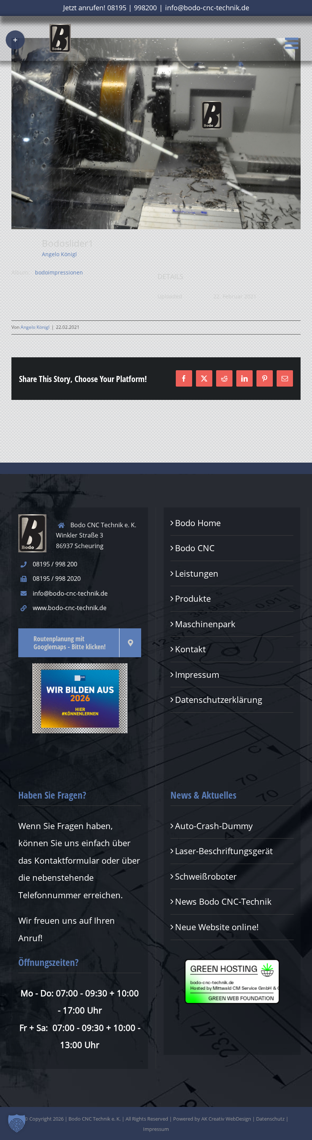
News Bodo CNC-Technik (223, 901)
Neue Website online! (217, 926)
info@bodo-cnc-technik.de (207, 7)
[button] (16, 1123)
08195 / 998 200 (55, 564)
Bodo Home (198, 522)
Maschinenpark (205, 623)
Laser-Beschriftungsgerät (224, 850)
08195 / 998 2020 (57, 578)
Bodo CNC (195, 547)
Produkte (193, 598)
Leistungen (196, 573)
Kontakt (190, 649)
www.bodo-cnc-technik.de (70, 608)
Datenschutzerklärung (218, 699)
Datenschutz (270, 1118)
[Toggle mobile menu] (293, 43)
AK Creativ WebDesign (226, 1118)
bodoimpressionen (59, 272)
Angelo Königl (59, 254)
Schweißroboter (206, 876)
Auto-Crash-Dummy (214, 825)
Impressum (197, 674)
